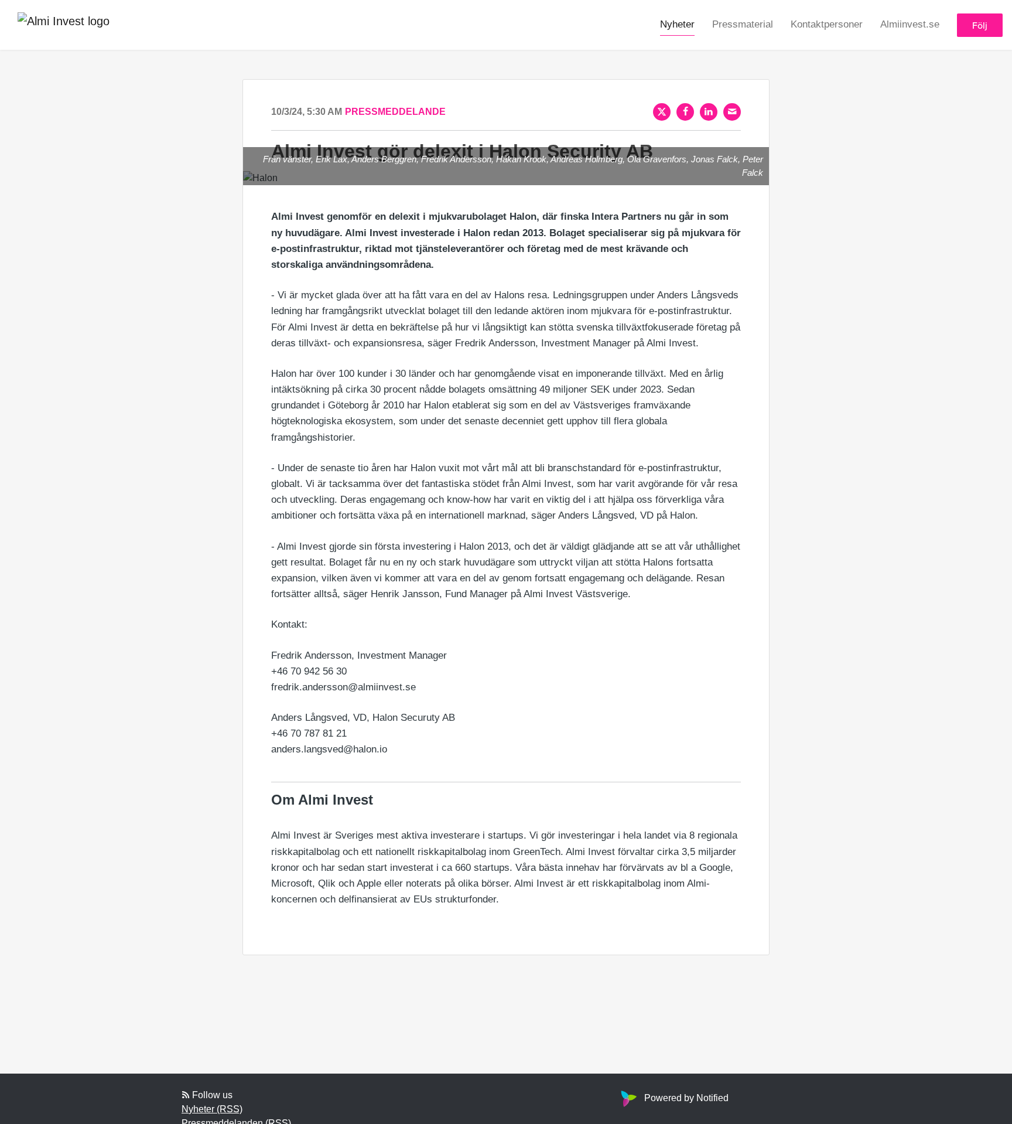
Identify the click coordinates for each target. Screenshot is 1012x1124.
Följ (979, 25)
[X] (662, 112)
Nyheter (677, 24)
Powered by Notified (686, 1098)
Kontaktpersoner (827, 24)
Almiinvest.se (909, 24)
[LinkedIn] (708, 112)
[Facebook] (685, 112)
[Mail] (732, 112)
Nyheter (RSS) (212, 1109)
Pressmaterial (742, 24)
